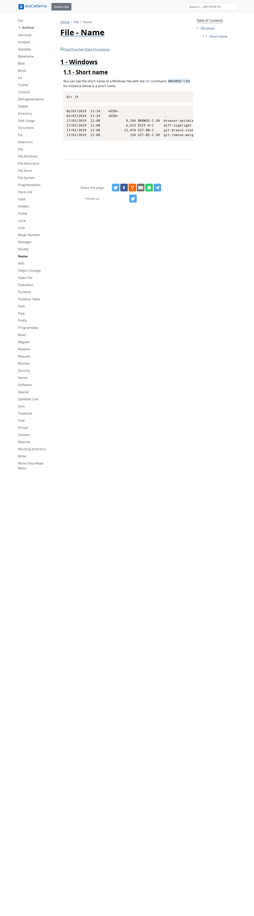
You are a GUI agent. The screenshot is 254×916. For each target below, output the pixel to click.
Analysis (24, 42)
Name (23, 256)
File (20, 20)
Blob (21, 63)
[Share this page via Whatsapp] (149, 188)
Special (23, 392)
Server (23, 377)
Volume (24, 435)
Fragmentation (29, 185)
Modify (23, 249)
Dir (147, 81)
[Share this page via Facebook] (124, 188)
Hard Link (25, 192)
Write (22, 456)
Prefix (22, 320)
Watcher (24, 442)
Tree (21, 420)
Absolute (24, 35)
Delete (23, 106)
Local (22, 220)
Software (25, 385)
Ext (20, 135)
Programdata (28, 327)
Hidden (23, 206)
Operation (26, 285)
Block (22, 70)
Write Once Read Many (30, 465)
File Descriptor (29, 163)
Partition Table (29, 299)
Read (22, 335)
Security (24, 370)
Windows (208, 28)
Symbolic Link (28, 399)
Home (22, 213)
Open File (25, 278)
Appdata (24, 49)
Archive (28, 27)
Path (21, 306)
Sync (21, 406)
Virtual (23, 427)
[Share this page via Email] (140, 188)
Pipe (21, 313)
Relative (24, 349)
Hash (22, 199)
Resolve (24, 363)
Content (24, 92)
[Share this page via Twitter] (115, 188)
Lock (21, 228)
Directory (25, 113)
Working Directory (32, 449)
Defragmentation (31, 99)
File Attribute (27, 156)
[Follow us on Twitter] (133, 199)
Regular (24, 342)
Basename (26, 56)
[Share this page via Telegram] (157, 188)
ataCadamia (36, 6)
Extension (25, 142)
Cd (20, 78)
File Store (25, 170)
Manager (25, 242)
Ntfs (21, 263)
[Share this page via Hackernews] (132, 188)
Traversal (25, 413)
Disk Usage (26, 120)
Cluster (23, 85)
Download (185, 95)
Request (24, 356)
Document (26, 128)
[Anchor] (111, 72)
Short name (218, 36)
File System (26, 178)
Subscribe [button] (61, 7)
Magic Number (29, 235)
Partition (24, 292)
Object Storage (29, 270)
